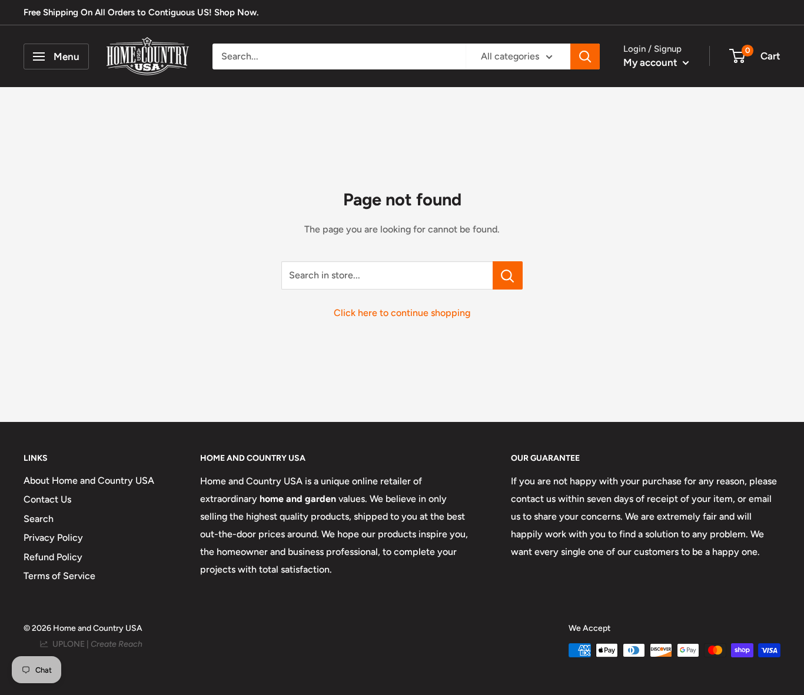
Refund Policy (53, 557)
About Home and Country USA (89, 480)
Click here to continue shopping (402, 312)
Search (39, 518)
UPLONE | (95, 644)
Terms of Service (59, 575)
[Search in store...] (508, 275)
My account (651, 62)
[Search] (585, 56)
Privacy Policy (53, 537)
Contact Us (47, 499)
